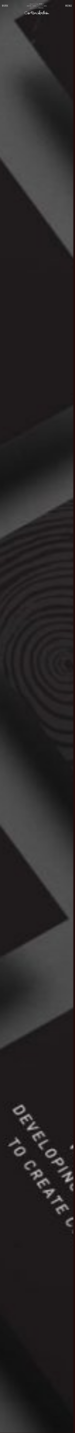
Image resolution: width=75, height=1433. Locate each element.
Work (5, 5)
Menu (68, 5)
